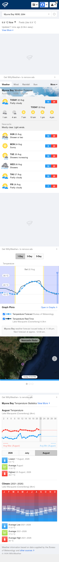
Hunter (24, 93)
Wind (16, 84)
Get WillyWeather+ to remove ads (19, 77)
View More (42, 403)
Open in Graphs (48, 307)
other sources (26, 550)
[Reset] (49, 14)
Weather (6, 84)
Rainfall (26, 84)
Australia (6, 93)
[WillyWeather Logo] (7, 4)
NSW (15, 93)
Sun (35, 84)
